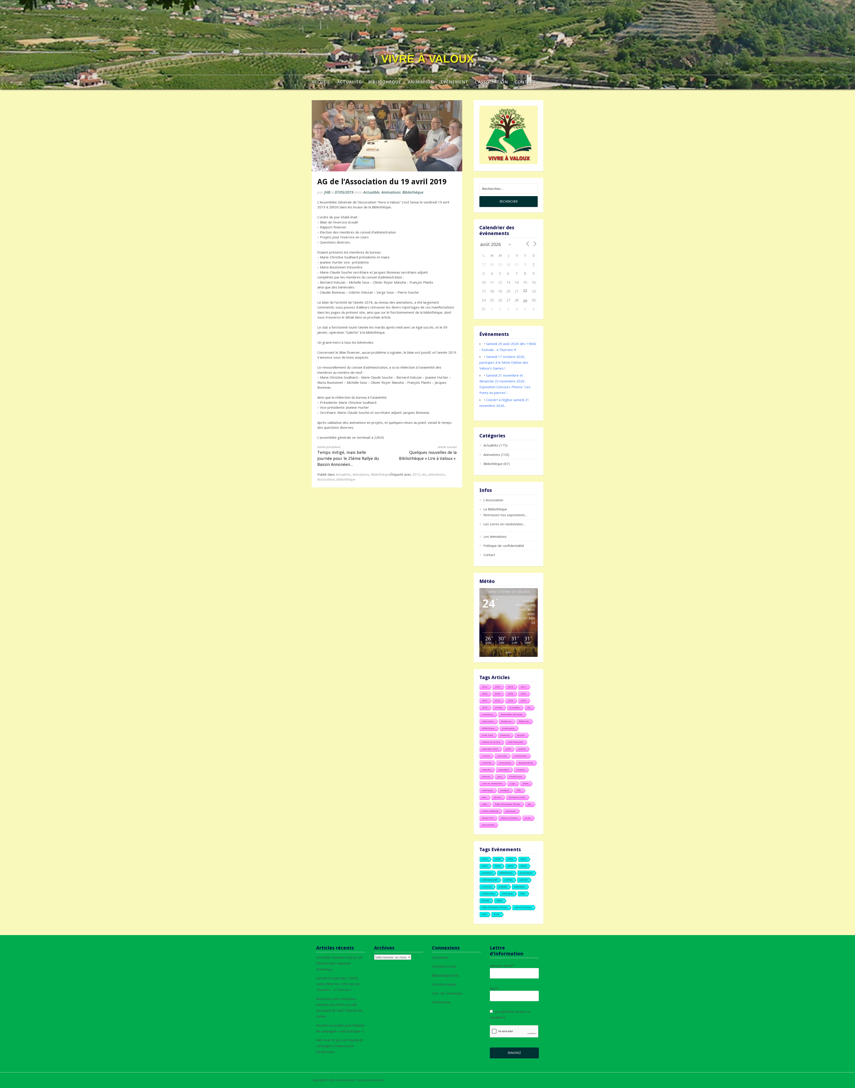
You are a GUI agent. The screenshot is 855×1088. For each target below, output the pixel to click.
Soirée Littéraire (490, 811)
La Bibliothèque (495, 509)
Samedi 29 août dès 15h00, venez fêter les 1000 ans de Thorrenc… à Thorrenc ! (338, 984)
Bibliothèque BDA (445, 975)
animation (487, 873)
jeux (500, 776)
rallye (484, 804)
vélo (484, 914)
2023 (497, 700)
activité (498, 707)
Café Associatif (515, 742)
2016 (510, 687)
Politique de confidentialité (503, 545)
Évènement (454, 82)
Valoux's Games (509, 818)
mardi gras (487, 790)
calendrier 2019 (490, 749)
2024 (510, 700)
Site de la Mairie (444, 984)
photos (497, 797)
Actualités (371, 192)
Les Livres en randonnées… (504, 524)
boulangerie (508, 728)
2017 (523, 687)
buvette (521, 735)
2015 (497, 687)
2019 (416, 474)
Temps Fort (487, 818)
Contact (525, 82)
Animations (391, 192)
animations (436, 474)
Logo (512, 783)
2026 (484, 707)
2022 (484, 700)
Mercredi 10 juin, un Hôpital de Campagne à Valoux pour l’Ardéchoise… (339, 1046)
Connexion (440, 957)
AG (424, 474)
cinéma (521, 749)
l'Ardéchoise (515, 776)
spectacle (511, 811)
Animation (421, 82)
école (528, 818)
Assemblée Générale (511, 714)
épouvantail (488, 825)
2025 (523, 700)
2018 (484, 693)
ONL (519, 790)
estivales (486, 769)
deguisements (525, 762)
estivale (503, 886)
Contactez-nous (444, 966)
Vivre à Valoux (427, 59)
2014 (484, 687)
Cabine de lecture (491, 742)
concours (502, 756)
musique (504, 790)
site (529, 804)
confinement (520, 756)
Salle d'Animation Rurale (507, 804)
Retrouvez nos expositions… (505, 515)
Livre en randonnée (492, 783)
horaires (521, 769)
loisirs (525, 783)
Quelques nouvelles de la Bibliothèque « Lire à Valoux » (428, 453)
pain (484, 797)
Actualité (349, 82)
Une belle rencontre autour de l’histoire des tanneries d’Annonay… (339, 963)
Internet (486, 776)
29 (525, 300)
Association (326, 479)
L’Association (491, 82)
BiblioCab (524, 721)
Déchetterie (441, 1002)
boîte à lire (487, 735)
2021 (523, 693)
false (508, 652)
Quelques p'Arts (517, 797)
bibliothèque (345, 479)
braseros (505, 735)
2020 (510, 693)
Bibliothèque (384, 82)
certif (508, 749)
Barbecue (506, 721)
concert (486, 756)
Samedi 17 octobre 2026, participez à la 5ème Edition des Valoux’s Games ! (503, 362)
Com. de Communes (447, 993)
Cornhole (486, 762)
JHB (327, 192)
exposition (504, 769)
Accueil (321, 82)
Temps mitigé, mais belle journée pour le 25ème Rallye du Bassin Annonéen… (348, 456)
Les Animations (495, 536)
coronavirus (505, 762)
